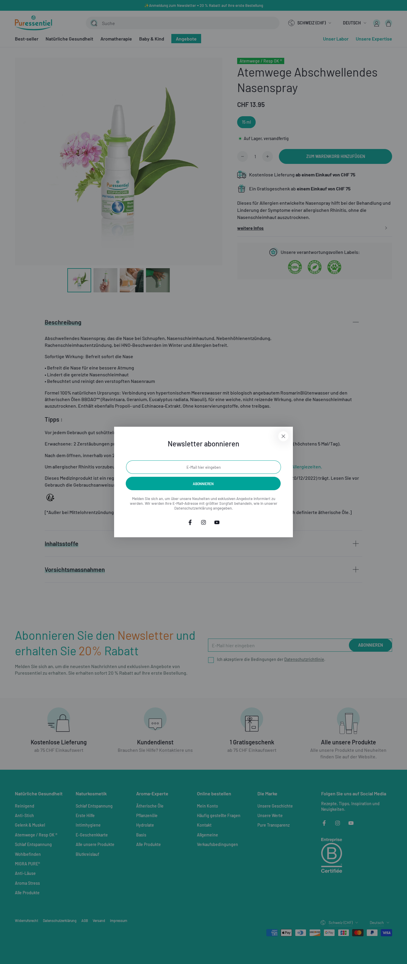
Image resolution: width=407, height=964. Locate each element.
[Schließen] (283, 436)
